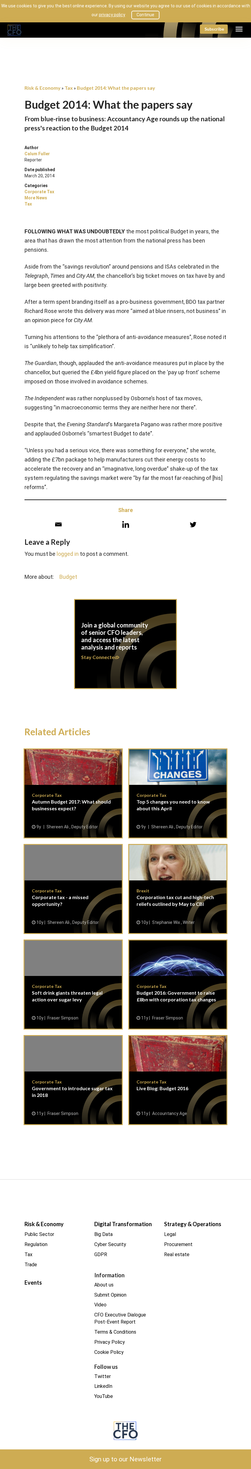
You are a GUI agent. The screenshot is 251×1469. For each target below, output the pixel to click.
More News (35, 197)
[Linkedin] (125, 524)
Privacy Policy (109, 1342)
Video (100, 1305)
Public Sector (39, 1234)
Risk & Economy (44, 1224)
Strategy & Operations (192, 1224)
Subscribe (214, 29)
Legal (170, 1234)
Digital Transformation (123, 1224)
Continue (145, 14)
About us (104, 1285)
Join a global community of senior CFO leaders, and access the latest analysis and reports (125, 647)
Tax (28, 204)
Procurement (178, 1244)
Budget (68, 577)
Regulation (35, 1244)
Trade (30, 1264)
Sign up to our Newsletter (125, 1459)
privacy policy (112, 14)
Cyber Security (110, 1244)
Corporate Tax (39, 191)
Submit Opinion (110, 1295)
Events (33, 1282)
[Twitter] (193, 524)
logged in (68, 554)
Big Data (103, 1234)
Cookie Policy (109, 1352)
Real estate (176, 1254)
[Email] (58, 524)
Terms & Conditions (115, 1332)
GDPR (100, 1254)
